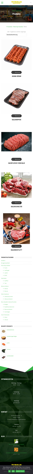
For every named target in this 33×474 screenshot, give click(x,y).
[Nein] (31, 469)
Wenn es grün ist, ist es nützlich (16, 444)
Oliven (6, 319)
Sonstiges (7, 312)
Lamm (6, 273)
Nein (13, 471)
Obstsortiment (8, 299)
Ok (9, 471)
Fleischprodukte (18, 27)
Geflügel (6, 270)
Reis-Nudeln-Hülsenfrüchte (8, 302)
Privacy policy (20, 471)
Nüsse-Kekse (5, 286)
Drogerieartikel (5, 263)
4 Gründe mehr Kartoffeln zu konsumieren (16, 452)
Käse (5, 317)
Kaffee (6, 280)
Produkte (9, 27)
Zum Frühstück (5, 315)
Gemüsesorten (8, 296)
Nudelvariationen (9, 307)
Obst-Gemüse (5, 294)
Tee (5, 283)
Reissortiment (8, 309)
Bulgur (6, 304)
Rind (5, 275)
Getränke (3, 278)
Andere (3, 260)
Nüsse (6, 291)
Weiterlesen (17, 72)
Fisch (5, 268)
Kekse (6, 288)
